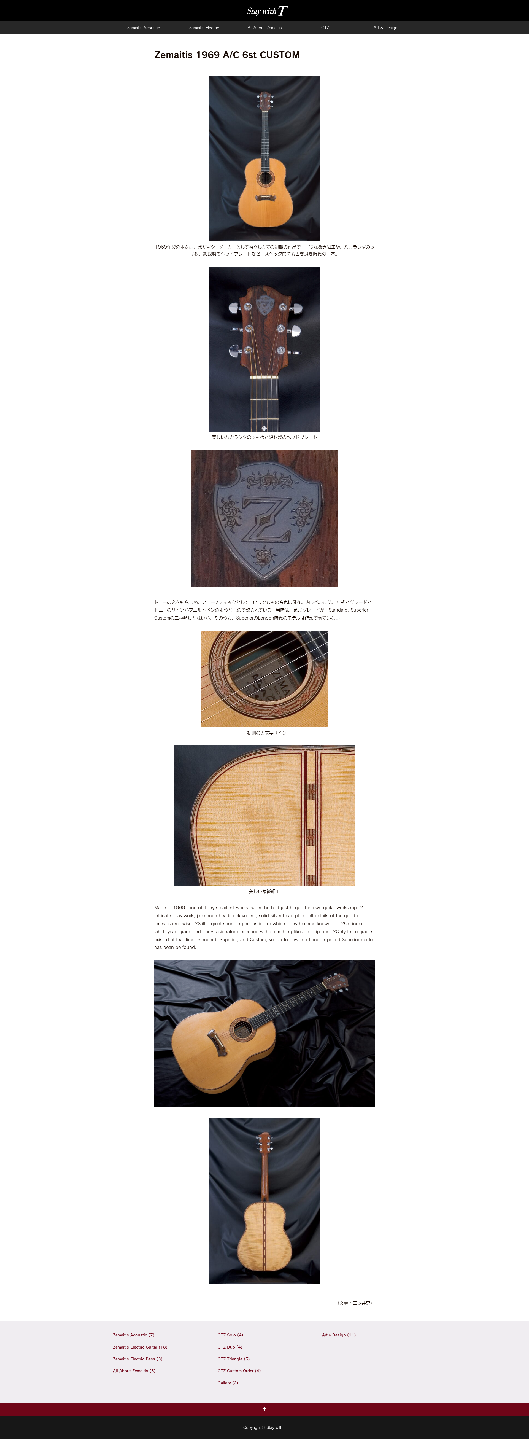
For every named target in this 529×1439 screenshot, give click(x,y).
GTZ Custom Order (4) (239, 1371)
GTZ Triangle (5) (234, 1359)
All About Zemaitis (265, 28)
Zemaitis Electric (204, 28)
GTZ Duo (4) (230, 1347)
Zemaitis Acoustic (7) (134, 1335)
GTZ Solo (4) (230, 1335)
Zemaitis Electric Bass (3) (138, 1359)
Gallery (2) (228, 1383)
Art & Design (386, 28)
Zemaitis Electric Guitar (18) (140, 1347)
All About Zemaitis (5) (134, 1371)
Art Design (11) (339, 1335)
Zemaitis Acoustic (143, 28)
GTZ (325, 28)
